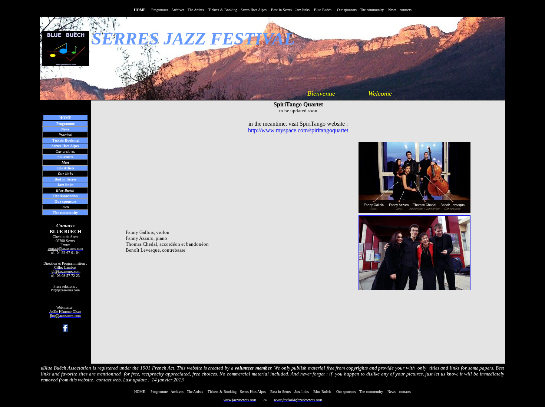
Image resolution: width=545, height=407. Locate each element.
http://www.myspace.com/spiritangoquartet (298, 130)
